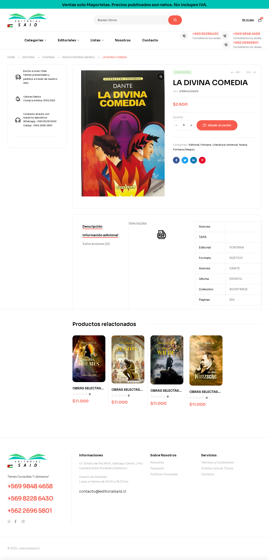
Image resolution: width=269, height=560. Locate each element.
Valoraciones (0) (96, 244)
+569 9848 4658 (246, 34)
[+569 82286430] (184, 36)
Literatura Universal (225, 144)
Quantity (178, 117)
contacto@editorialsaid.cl (102, 491)
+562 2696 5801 (29, 510)
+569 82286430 (205, 34)
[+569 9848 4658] (225, 36)
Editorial (28, 57)
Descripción (92, 226)
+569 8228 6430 (30, 498)
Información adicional (100, 235)
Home (11, 57)
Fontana (49, 57)
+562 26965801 (246, 43)
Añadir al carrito (219, 125)
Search (175, 20)
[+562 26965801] (226, 45)
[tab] (100, 226)
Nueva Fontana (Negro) (78, 57)
